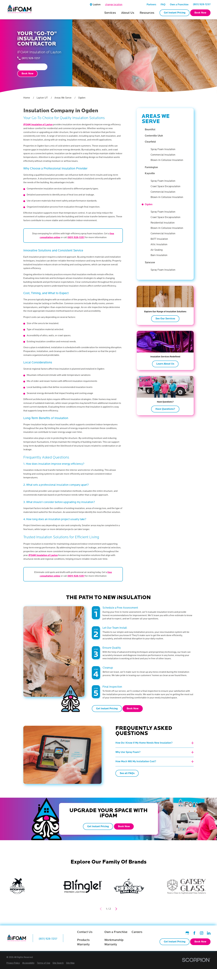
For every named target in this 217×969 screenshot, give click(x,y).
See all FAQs (127, 773)
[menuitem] (167, 130)
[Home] (20, 9)
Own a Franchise (179, 4)
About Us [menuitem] (127, 13)
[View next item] (116, 909)
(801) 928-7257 (202, 4)
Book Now (200, 12)
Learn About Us (165, 363)
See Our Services (165, 318)
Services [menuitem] (110, 13)
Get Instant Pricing (174, 12)
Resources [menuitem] (147, 13)
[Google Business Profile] (187, 933)
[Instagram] (201, 933)
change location (113, 4)
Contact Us (84, 932)
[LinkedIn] (208, 933)
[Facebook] (194, 933)
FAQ (163, 4)
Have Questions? (165, 409)
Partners (151, 4)
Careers (137, 932)
